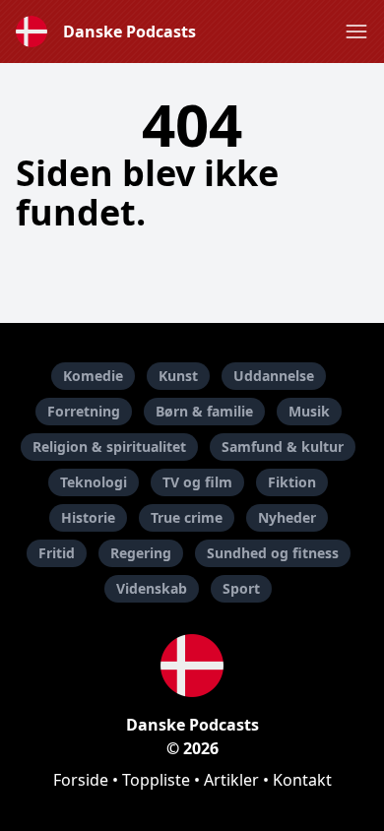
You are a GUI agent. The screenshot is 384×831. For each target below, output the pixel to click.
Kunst (178, 375)
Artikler (231, 780)
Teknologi (93, 482)
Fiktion (292, 482)
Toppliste (156, 780)
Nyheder (287, 517)
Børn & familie (204, 411)
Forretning (83, 411)
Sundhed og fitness (273, 552)
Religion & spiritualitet (109, 446)
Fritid (56, 552)
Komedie (93, 375)
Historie (88, 517)
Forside (80, 780)
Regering (140, 552)
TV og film (197, 482)
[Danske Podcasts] (192, 665)
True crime (187, 517)
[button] (356, 31)
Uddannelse (273, 375)
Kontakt (302, 780)
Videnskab (151, 588)
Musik (309, 411)
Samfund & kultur (283, 446)
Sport (241, 588)
